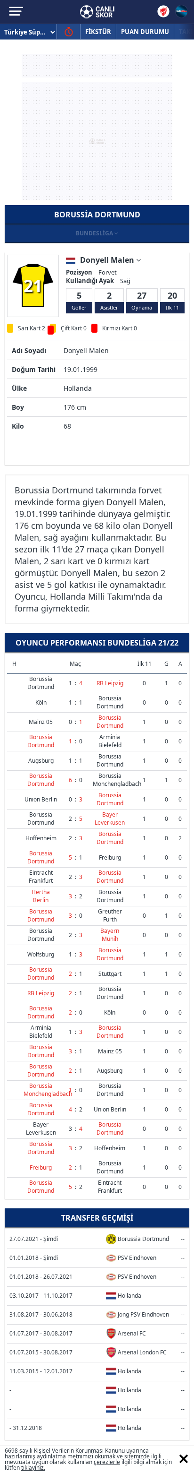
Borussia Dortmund (40, 683)
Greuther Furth (110, 915)
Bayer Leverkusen (110, 818)
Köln (41, 702)
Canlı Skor (97, 11)
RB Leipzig (110, 683)
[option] (33, 285)
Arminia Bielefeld (109, 741)
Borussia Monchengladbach (117, 780)
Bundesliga (95, 233)
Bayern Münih (109, 935)
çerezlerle (107, 1462)
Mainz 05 (41, 722)
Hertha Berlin (41, 896)
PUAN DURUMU (145, 31)
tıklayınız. (33, 1468)
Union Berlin (40, 799)
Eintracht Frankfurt (41, 877)
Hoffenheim (41, 838)
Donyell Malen (108, 260)
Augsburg (41, 761)
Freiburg (110, 857)
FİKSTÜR (98, 31)
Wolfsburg (40, 954)
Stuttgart (109, 974)
